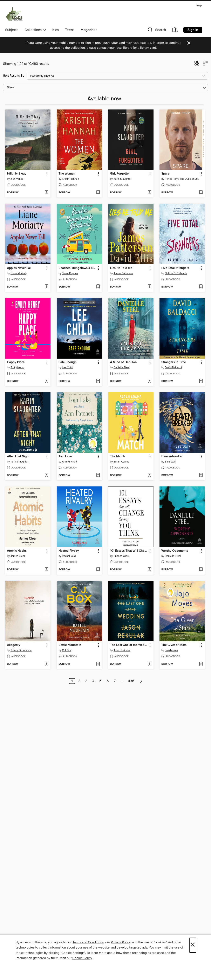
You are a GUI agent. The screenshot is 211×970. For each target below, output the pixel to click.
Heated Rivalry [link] (69, 551)
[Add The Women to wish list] (98, 192)
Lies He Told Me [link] (121, 268)
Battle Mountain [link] (70, 645)
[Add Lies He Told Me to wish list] (149, 287)
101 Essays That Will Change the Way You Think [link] (129, 551)
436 (131, 681)
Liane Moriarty (19, 273)
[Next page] (141, 681)
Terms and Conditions (88, 942)
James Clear (18, 556)
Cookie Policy (82, 958)
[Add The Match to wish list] (149, 475)
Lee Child (67, 367)
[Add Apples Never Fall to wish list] (46, 287)
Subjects (11, 30)
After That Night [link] (18, 456)
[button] (156, 31)
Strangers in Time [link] (173, 362)
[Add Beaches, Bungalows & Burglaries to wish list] (98, 287)
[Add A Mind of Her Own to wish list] (149, 381)
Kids (55, 30)
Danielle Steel (122, 367)
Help (199, 5)
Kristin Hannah (70, 179)
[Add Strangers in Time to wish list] (200, 381)
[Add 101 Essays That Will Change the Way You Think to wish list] (149, 569)
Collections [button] (34, 30)
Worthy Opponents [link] (174, 551)
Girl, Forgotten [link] (120, 174)
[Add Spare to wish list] (200, 192)
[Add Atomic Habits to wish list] (46, 569)
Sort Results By (13, 76)
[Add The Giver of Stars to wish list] (200, 664)
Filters (10, 87)
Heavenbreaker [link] (172, 456)
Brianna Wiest (121, 556)
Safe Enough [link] (68, 362)
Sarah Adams (121, 461)
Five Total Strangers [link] (175, 268)
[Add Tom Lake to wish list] (98, 475)
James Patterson (123, 273)
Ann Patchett (69, 461)
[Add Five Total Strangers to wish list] (200, 287)
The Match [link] (117, 456)
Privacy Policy (120, 942)
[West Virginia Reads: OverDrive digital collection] (14, 14)
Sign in (193, 30)
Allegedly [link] (13, 645)
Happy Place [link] (16, 362)
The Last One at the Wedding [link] (129, 645)
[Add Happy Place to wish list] (46, 381)
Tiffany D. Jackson (21, 650)
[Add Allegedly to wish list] (46, 664)
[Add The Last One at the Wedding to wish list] (149, 664)
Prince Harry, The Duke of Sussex (182, 179)
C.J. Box (66, 650)
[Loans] (175, 31)
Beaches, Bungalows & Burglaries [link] (77, 268)
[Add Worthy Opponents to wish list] (200, 569)
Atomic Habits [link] (17, 551)
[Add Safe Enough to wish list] (98, 381)
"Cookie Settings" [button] (72, 953)
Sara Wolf (170, 461)
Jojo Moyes (171, 650)
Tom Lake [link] (65, 456)
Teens (69, 30)
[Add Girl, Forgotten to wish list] (149, 192)
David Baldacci (173, 367)
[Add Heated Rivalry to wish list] (98, 569)
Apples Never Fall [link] (19, 268)
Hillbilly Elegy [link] (16, 174)
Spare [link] (165, 174)
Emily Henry (17, 367)
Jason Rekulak (122, 650)
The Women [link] (67, 174)
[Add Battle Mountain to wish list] (98, 664)
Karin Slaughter (122, 179)
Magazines (89, 30)
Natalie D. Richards (176, 273)
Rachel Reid (69, 556)
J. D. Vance (17, 179)
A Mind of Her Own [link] (123, 362)
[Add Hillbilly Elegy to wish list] (46, 192)
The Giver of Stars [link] (173, 645)
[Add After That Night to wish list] (46, 475)
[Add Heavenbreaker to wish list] (200, 475)
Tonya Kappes (70, 273)
